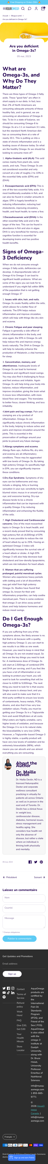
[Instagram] (12, 988)
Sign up (12, 973)
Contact (21, 989)
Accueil (5, 16)
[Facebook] (8, 988)
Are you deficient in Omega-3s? (15, 19)
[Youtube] (4, 992)
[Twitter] (4, 988)
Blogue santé (16, 16)
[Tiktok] (8, 992)
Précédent (11, 877)
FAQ (19, 1020)
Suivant (38, 877)
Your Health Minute (20, 1038)
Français (8, 1136)
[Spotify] (4, 996)
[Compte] (36, 7)
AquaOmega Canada (28, 1154)
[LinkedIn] (12, 992)
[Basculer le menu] (3, 8)
